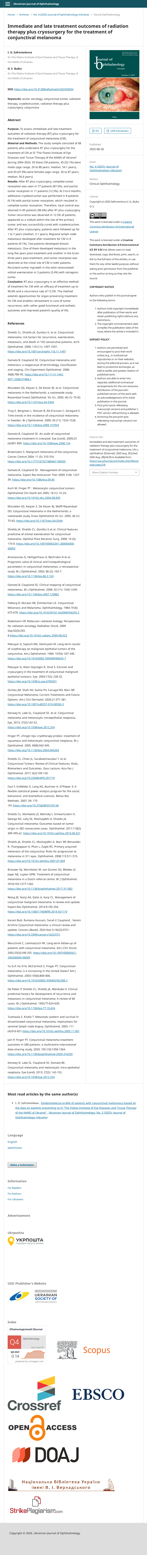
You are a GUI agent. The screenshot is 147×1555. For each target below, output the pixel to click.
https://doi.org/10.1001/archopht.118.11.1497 (37, 351)
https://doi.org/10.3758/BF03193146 (36, 805)
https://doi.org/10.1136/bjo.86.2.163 (31, 576)
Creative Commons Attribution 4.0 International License (112, 226)
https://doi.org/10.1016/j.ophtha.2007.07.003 (36, 861)
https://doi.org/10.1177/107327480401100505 (37, 461)
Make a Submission (22, 1165)
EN (97, 131)
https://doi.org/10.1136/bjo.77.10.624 (31, 1008)
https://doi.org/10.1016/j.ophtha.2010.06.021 (51, 833)
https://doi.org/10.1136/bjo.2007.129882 (33, 594)
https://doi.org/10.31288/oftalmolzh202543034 (44, 89)
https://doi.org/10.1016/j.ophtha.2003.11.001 (51, 1031)
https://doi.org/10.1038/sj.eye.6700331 (32, 681)
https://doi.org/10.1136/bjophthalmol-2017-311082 (40, 888)
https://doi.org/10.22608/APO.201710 (31, 778)
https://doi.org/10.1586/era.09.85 (33, 479)
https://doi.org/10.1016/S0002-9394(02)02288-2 (38, 980)
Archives (24, 14)
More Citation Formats (105, 472)
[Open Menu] (7, 4)
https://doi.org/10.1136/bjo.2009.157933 (33, 425)
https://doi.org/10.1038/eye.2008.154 (46, 443)
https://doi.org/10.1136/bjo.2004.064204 (33, 750)
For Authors (14, 1193)
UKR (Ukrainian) (119, 131)
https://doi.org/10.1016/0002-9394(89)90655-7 (37, 658)
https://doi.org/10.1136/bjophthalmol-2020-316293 (40, 1054)
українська (15, 1147)
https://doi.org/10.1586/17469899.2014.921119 (37, 911)
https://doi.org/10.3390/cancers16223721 (34, 934)
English (12, 1142)
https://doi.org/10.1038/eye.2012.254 (31, 727)
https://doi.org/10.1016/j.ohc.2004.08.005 (34, 498)
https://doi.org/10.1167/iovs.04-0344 (31, 402)
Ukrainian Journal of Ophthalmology (36, 4)
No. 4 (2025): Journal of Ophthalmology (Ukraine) (61, 14)
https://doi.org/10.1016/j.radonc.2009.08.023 (38, 635)
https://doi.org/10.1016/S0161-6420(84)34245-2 (49, 612)
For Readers (14, 1188)
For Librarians (15, 1199)
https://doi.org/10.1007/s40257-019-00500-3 (36, 704)
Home (11, 14)
